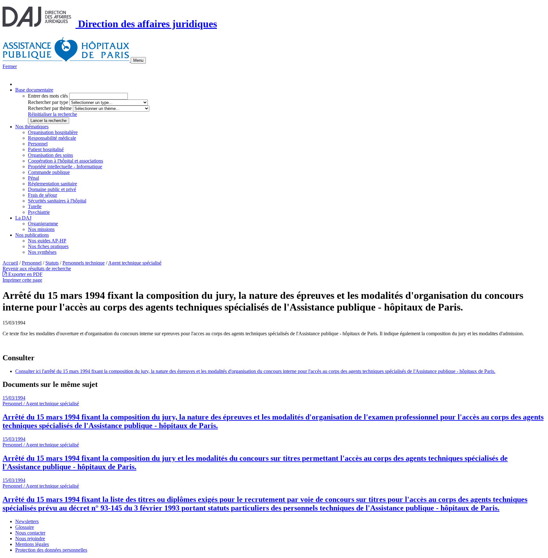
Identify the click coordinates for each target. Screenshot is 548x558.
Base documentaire (34, 90)
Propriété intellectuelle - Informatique (65, 166)
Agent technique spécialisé (134, 263)
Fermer (10, 66)
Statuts (52, 263)
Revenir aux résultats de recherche (37, 268)
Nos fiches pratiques (48, 246)
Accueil (10, 263)
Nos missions (41, 229)
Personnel (38, 143)
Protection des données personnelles (51, 550)
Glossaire (24, 527)
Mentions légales (32, 544)
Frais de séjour (42, 195)
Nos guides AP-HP (47, 240)
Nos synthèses (42, 252)
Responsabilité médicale (52, 138)
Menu (138, 60)
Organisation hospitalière (53, 132)
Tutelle (35, 206)
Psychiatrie (39, 212)
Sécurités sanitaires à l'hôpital (57, 200)
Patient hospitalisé (46, 149)
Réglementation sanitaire (52, 183)
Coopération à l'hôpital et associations (65, 161)
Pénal (33, 178)
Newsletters (27, 521)
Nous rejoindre (30, 538)
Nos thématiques (32, 126)
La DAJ (23, 218)
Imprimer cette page (22, 280)
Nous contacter (30, 533)
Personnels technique (83, 263)
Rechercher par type (48, 102)
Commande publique (49, 172)
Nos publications (32, 235)
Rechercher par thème (50, 108)
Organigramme (43, 223)
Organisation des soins (50, 155)
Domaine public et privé (52, 189)
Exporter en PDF (24, 274)
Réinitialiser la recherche (52, 114)
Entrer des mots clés (48, 96)
